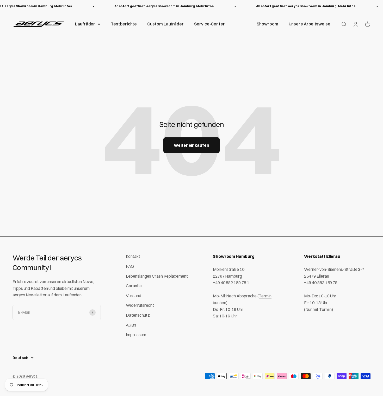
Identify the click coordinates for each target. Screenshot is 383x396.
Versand (133, 295)
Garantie (133, 285)
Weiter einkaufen (191, 145)
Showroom (267, 24)
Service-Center (209, 24)
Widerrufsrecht (140, 305)
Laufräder (85, 24)
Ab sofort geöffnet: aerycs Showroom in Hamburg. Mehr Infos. (162, 6)
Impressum (136, 334)
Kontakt (133, 256)
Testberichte (124, 24)
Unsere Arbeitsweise (309, 24)
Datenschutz (138, 315)
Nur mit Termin (318, 309)
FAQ (130, 266)
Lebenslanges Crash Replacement (157, 276)
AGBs (131, 325)
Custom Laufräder (165, 24)
